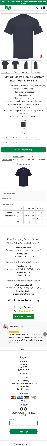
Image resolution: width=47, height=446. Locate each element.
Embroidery (18, 156)
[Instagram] (25, 409)
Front (5, 72)
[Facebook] (21, 409)
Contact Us (24, 377)
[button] (41, 8)
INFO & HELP (23, 370)
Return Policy (23, 380)
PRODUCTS (23, 361)
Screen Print (7, 159)
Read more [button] (13, 342)
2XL (2, 142)
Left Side (25, 72)
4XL (22, 142)
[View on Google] (5, 326)
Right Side (36, 72)
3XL (12, 142)
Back (15, 72)
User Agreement (23, 389)
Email (11, 419)
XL (33, 137)
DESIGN (23, 364)
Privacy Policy (23, 386)
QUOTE (23, 367)
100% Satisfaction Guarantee (24, 383)
